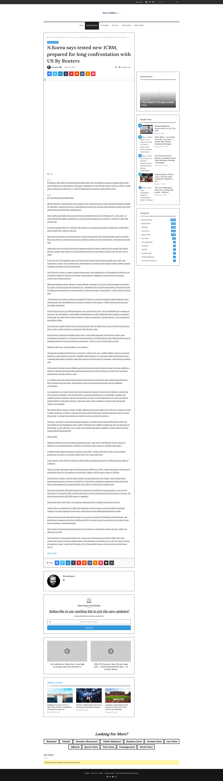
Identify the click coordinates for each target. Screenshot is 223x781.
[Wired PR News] (111, 13)
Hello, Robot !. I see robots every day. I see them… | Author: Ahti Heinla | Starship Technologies (165, 140)
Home (81, 25)
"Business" (145, 246)
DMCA (101, 773)
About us (94, 773)
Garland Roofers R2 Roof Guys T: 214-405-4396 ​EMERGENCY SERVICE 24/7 (164, 177)
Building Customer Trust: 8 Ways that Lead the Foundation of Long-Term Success (59, 707)
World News (126, 25)
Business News (92, 25)
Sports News (139, 25)
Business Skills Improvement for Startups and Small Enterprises (88, 706)
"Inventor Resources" (149, 261)
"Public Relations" (147, 257)
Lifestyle (115, 25)
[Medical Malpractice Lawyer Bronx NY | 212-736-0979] (146, 129)
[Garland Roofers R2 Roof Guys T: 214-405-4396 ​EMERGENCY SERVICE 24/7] (146, 177)
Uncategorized (146, 242)
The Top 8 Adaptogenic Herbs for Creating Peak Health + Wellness (164, 190)
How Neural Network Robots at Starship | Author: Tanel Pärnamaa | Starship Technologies (165, 159)
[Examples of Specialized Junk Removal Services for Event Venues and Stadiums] (118, 695)
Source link (51, 553)
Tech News (105, 25)
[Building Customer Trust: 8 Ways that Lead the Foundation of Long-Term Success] (60, 695)
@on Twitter (49, 755)
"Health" (144, 249)
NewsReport (55, 67)
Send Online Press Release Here (127, 773)
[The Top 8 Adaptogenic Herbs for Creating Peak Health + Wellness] (146, 194)
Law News (145, 238)
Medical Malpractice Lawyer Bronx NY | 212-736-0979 (165, 128)
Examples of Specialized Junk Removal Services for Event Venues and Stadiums (116, 707)
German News (146, 253)
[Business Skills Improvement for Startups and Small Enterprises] (89, 695)
